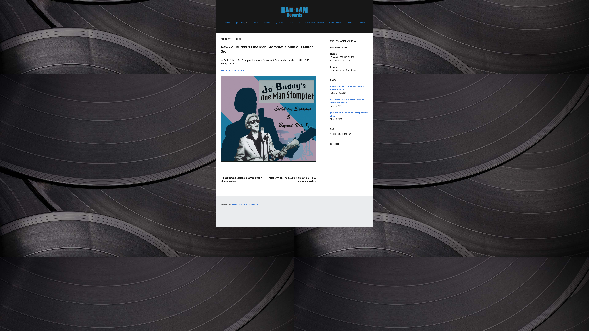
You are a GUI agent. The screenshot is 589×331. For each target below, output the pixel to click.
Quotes (279, 22)
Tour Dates (294, 22)
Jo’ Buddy (240, 22)
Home (227, 22)
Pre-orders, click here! (233, 70)
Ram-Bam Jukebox (314, 22)
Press (349, 22)
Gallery (361, 22)
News (255, 22)
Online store (335, 22)
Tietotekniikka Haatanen (245, 204)
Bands (267, 22)
